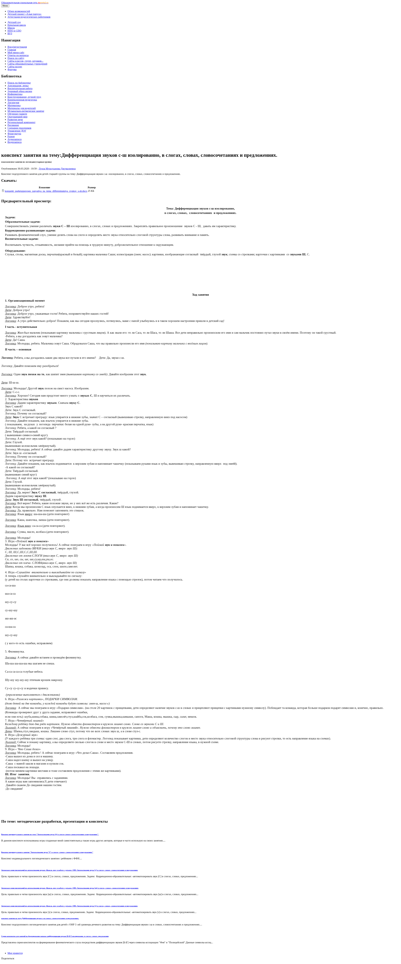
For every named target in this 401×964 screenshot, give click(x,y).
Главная (12, 49)
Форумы (12, 69)
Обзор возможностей (19, 11)
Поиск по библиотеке (19, 82)
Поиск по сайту (16, 58)
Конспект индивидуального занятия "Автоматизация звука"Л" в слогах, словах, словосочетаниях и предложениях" (47, 852)
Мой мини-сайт (16, 52)
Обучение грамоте (17, 114)
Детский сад (14, 22)
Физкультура (14, 133)
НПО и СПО (14, 30)
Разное (11, 136)
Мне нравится (15, 953)
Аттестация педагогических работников (29, 17)
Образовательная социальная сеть (24, 2)
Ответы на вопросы (18, 55)
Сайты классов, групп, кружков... (25, 61)
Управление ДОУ (17, 130)
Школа (11, 28)
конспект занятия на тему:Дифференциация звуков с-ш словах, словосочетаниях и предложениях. (40, 918)
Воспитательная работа (20, 88)
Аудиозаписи (15, 139)
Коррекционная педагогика (22, 99)
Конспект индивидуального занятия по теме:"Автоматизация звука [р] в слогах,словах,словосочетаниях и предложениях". (50, 834)
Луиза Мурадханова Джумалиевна (57, 168)
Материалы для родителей (22, 108)
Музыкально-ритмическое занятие (26, 111)
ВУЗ (10, 33)
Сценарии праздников (19, 128)
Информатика (15, 94)
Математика (14, 105)
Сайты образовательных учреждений (27, 63)
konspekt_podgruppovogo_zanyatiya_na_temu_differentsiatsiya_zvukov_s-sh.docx (46, 191)
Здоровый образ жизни (20, 91)
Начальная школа (17, 25)
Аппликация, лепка (18, 85)
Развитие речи (15, 119)
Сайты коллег (15, 66)
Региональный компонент (21, 122)
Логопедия (13, 102)
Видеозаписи (15, 142)
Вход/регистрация (17, 47)
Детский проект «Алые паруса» (25, 14)
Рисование (13, 125)
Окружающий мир (17, 116)
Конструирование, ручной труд (24, 97)
